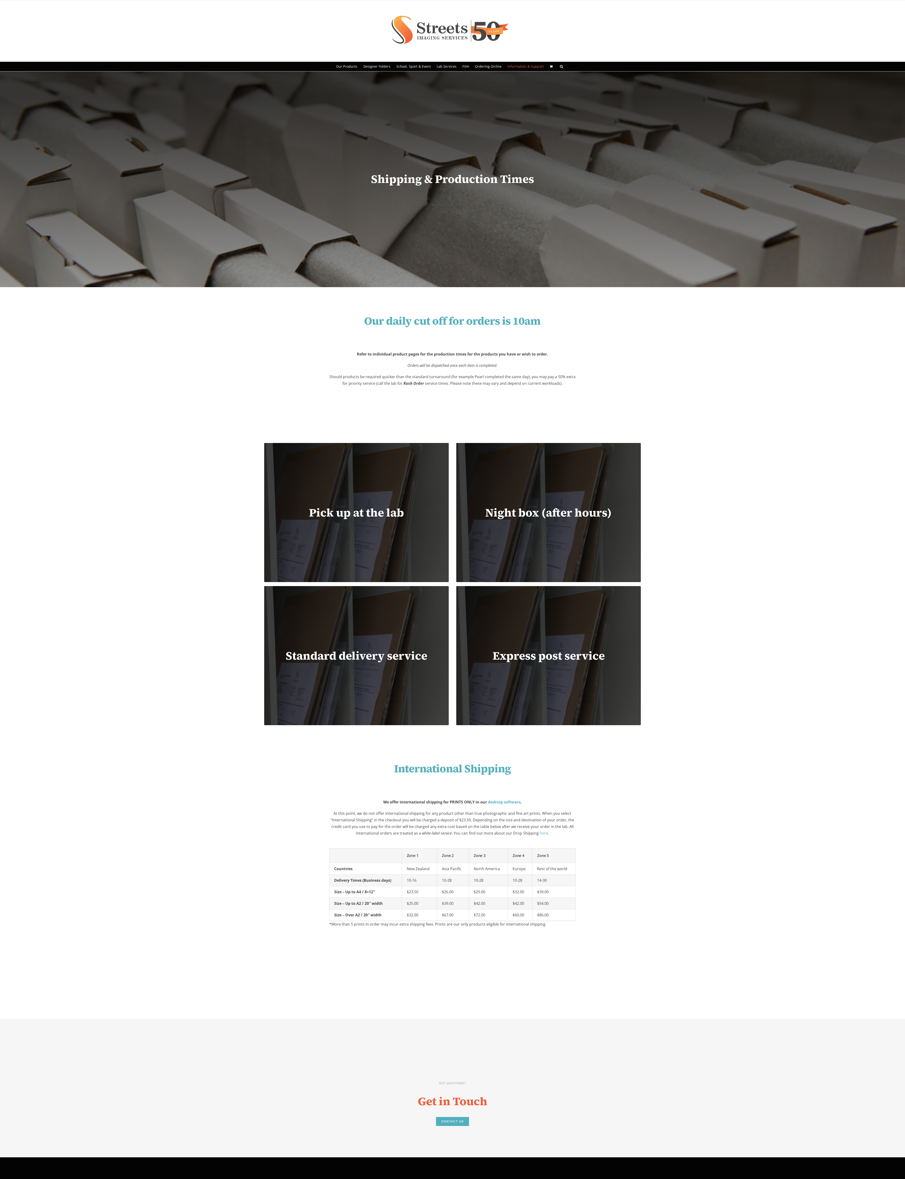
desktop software (504, 802)
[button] (561, 66)
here (544, 833)
